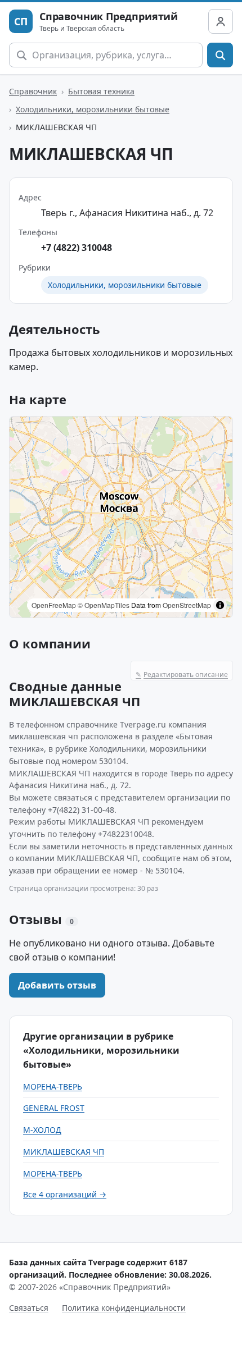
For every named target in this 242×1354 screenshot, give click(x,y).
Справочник (33, 91)
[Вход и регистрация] (220, 21)
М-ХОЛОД (42, 1129)
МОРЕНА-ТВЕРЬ (52, 1086)
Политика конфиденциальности (124, 1307)
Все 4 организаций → (64, 1194)
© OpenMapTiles (103, 605)
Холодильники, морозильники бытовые (92, 109)
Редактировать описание (182, 674)
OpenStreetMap (187, 605)
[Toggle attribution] (220, 605)
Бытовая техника (101, 91)
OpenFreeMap (54, 605)
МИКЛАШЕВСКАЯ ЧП (63, 1151)
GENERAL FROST (53, 1108)
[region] (121, 517)
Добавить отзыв (57, 985)
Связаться (28, 1307)
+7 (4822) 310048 (76, 247)
